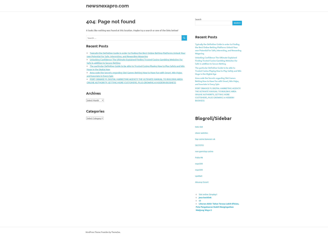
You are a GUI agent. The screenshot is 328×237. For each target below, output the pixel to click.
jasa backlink (205, 197)
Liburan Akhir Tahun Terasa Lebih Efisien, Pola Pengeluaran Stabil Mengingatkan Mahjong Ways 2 (217, 206)
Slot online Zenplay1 (208, 194)
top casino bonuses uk (205, 139)
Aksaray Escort (201, 182)
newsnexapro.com (107, 6)
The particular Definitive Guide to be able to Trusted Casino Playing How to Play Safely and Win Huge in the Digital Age (218, 70)
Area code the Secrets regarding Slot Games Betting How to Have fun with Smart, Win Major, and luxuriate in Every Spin (217, 81)
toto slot (199, 126)
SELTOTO (199, 145)
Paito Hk (199, 157)
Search (198, 19)
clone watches (201, 132)
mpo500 (199, 163)
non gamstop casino (204, 151)
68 (200, 200)
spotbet (198, 176)
